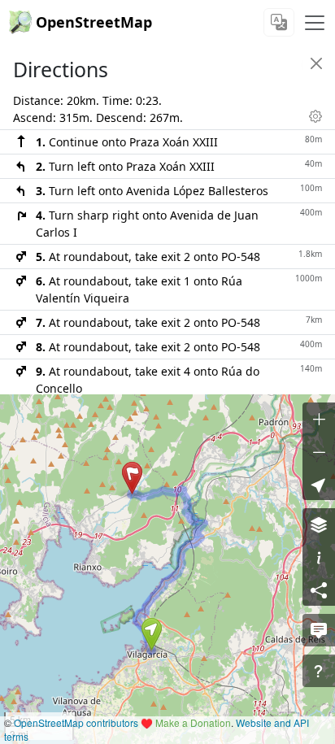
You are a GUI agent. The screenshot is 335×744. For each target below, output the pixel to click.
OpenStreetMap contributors (76, 722)
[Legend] (318, 557)
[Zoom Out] (318, 451)
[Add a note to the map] (318, 630)
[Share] (318, 589)
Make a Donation (193, 722)
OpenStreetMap (94, 22)
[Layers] (318, 524)
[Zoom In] (318, 418)
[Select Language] (278, 22)
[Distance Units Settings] (315, 116)
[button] (151, 634)
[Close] (316, 63)
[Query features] (318, 671)
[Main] (314, 23)
